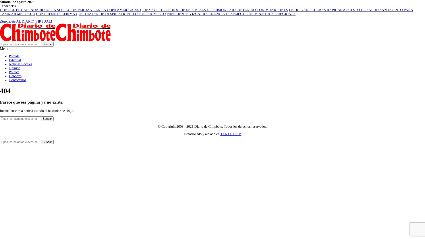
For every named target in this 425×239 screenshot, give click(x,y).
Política (14, 72)
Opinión (14, 68)
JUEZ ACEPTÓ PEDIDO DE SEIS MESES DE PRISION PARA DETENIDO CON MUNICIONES (215, 10)
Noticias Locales (20, 64)
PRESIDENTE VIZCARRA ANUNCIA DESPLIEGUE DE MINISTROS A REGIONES (231, 14)
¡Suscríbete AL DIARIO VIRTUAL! (26, 21)
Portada (14, 56)
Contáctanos (17, 80)
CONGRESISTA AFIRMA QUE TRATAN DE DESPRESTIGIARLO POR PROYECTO (101, 14)
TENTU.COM (230, 134)
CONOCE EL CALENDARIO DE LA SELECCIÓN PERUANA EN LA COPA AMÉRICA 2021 (70, 10)
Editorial (15, 60)
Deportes (15, 76)
